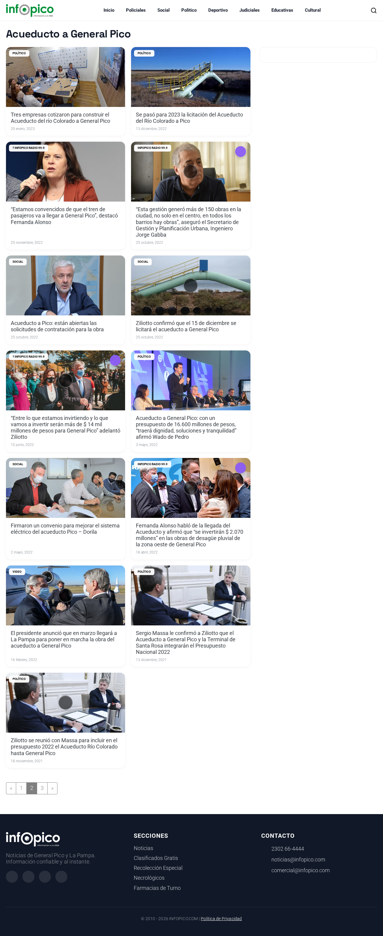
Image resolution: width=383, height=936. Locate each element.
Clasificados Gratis (156, 858)
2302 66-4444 (287, 849)
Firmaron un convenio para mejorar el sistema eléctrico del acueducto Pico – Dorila (65, 529)
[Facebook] (12, 877)
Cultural (313, 10)
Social (163, 10)
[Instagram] (28, 877)
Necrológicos (149, 878)
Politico (189, 10)
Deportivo (218, 10)
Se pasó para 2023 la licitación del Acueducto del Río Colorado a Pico (189, 118)
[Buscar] (373, 10)
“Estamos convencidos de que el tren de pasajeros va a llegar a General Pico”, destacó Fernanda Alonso (64, 215)
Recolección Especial (158, 868)
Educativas (282, 10)
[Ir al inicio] (30, 10)
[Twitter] (45, 877)
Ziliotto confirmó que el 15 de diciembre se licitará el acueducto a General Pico (186, 326)
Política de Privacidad (221, 918)
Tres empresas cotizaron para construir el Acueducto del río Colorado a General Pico (60, 118)
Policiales (136, 10)
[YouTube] (61, 877)
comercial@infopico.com (300, 870)
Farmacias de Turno (157, 888)
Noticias (143, 848)
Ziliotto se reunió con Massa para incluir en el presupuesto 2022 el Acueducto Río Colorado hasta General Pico (64, 746)
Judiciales (249, 10)
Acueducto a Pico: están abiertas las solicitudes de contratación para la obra (57, 326)
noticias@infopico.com (298, 860)
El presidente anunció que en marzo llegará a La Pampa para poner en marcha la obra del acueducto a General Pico (64, 639)
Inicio (109, 10)
